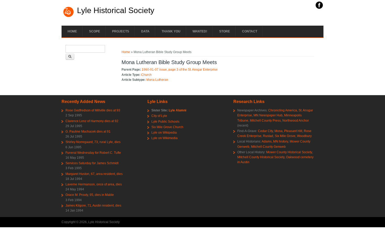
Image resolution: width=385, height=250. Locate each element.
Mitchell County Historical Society (260, 157)
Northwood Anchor (295, 120)
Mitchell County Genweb (268, 147)
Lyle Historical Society (115, 10)
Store (224, 31)
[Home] (68, 16)
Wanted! (199, 31)
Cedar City (265, 131)
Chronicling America (282, 110)
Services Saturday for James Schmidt (91, 163)
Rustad (268, 136)
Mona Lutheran (157, 80)
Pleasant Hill (293, 131)
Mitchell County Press (265, 120)
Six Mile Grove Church (167, 127)
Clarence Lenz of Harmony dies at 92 (91, 121)
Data (145, 31)
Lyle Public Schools (165, 121)
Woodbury (304, 136)
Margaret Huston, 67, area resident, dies (94, 174)
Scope (94, 31)
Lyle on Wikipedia (164, 132)
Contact (249, 31)
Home (72, 31)
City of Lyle (159, 116)
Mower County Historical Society (289, 152)
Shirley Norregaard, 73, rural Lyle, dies (92, 142)
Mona (278, 131)
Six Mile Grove (285, 136)
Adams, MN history (275, 141)
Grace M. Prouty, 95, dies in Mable (89, 195)
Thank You (171, 31)
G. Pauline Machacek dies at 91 (88, 131)
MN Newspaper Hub (268, 115)
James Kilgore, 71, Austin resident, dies (93, 205)
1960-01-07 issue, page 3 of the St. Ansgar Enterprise (180, 69)
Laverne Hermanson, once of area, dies (93, 184)
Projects (120, 31)
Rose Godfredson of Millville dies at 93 (92, 110)
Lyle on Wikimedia (164, 138)
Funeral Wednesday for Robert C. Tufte (93, 153)
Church (146, 75)
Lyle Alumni (177, 110)
